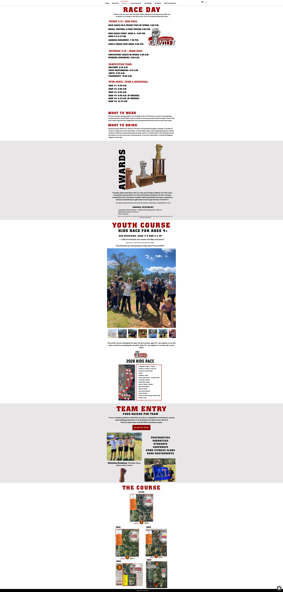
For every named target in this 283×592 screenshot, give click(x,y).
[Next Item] (173, 288)
